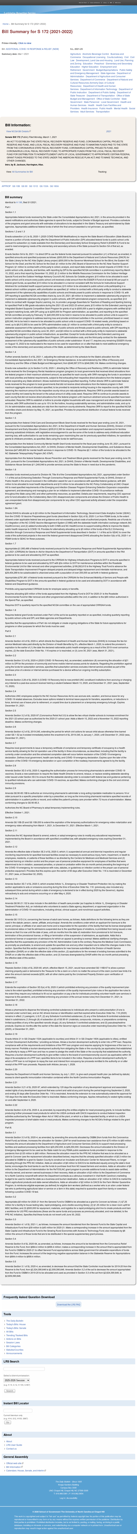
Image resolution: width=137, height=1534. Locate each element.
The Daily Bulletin (14, 1320)
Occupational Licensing (94, 57)
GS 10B (16, 186)
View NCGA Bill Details (18, 131)
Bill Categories (13, 1346)
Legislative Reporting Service (19, 13)
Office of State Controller (108, 98)
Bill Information (14, 1466)
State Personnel (91, 101)
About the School (83, 2)
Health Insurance (89, 108)
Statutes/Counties (14, 1349)
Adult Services (87, 111)
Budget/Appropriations (107, 69)
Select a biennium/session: (17, 1375)
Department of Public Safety (101, 92)
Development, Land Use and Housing (94, 60)
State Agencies (108, 73)
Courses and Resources (95, 2)
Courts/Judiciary (115, 57)
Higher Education (90, 66)
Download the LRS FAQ (68, 1304)
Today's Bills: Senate (16, 1327)
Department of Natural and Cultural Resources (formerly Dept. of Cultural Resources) (101, 82)
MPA (111, 2)
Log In (62, 1497)
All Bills (9, 1331)
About (9, 1441)
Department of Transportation (101, 95)
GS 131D (33, 186)
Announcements (14, 1353)
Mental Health (121, 108)
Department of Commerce (92, 79)
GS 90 (24, 186)
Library (105, 2)
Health (91, 105)
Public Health (105, 108)
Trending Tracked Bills (17, 1335)
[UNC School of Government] (34, 2)
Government (89, 69)
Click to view (24, 43)
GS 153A (44, 186)
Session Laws (13, 1342)
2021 (108, 131)
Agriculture (75, 53)
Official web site (15, 1463)
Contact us (11, 1448)
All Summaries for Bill (22, 171)
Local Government (110, 101)
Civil (126, 57)
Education (88, 63)
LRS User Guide (14, 1444)
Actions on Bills (13, 1338)
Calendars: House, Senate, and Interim (26, 1470)
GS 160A (54, 186)
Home (6, 23)
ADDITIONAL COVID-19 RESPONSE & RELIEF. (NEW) (32, 48)
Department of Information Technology (98, 89)
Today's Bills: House (16, 1324)
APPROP (6, 186)
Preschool (99, 63)
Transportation (103, 111)
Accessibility (72, 1497)
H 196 (19, 202)
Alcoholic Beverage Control (95, 53)
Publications (118, 2)
